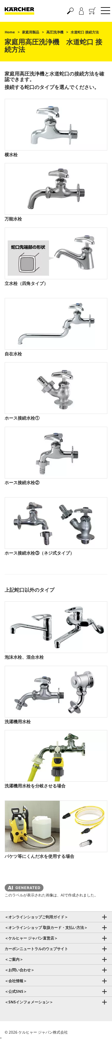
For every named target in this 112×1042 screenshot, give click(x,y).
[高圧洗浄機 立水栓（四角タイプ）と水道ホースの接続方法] (56, 253)
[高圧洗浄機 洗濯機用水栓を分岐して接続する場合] (56, 756)
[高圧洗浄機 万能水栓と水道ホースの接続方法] (56, 189)
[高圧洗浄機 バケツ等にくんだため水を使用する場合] (56, 826)
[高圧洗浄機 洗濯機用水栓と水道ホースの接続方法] (56, 692)
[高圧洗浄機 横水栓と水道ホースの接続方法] (56, 125)
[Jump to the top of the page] (96, 1030)
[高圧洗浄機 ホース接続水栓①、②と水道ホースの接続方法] (56, 388)
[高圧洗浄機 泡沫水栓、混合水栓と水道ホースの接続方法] (56, 627)
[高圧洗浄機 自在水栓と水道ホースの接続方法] (56, 324)
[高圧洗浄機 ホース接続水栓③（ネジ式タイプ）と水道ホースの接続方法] (56, 523)
